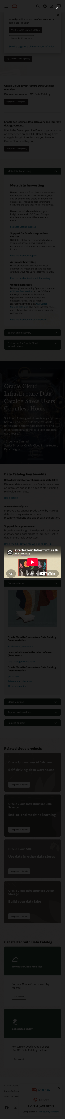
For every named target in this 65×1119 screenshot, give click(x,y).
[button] (57, 8)
